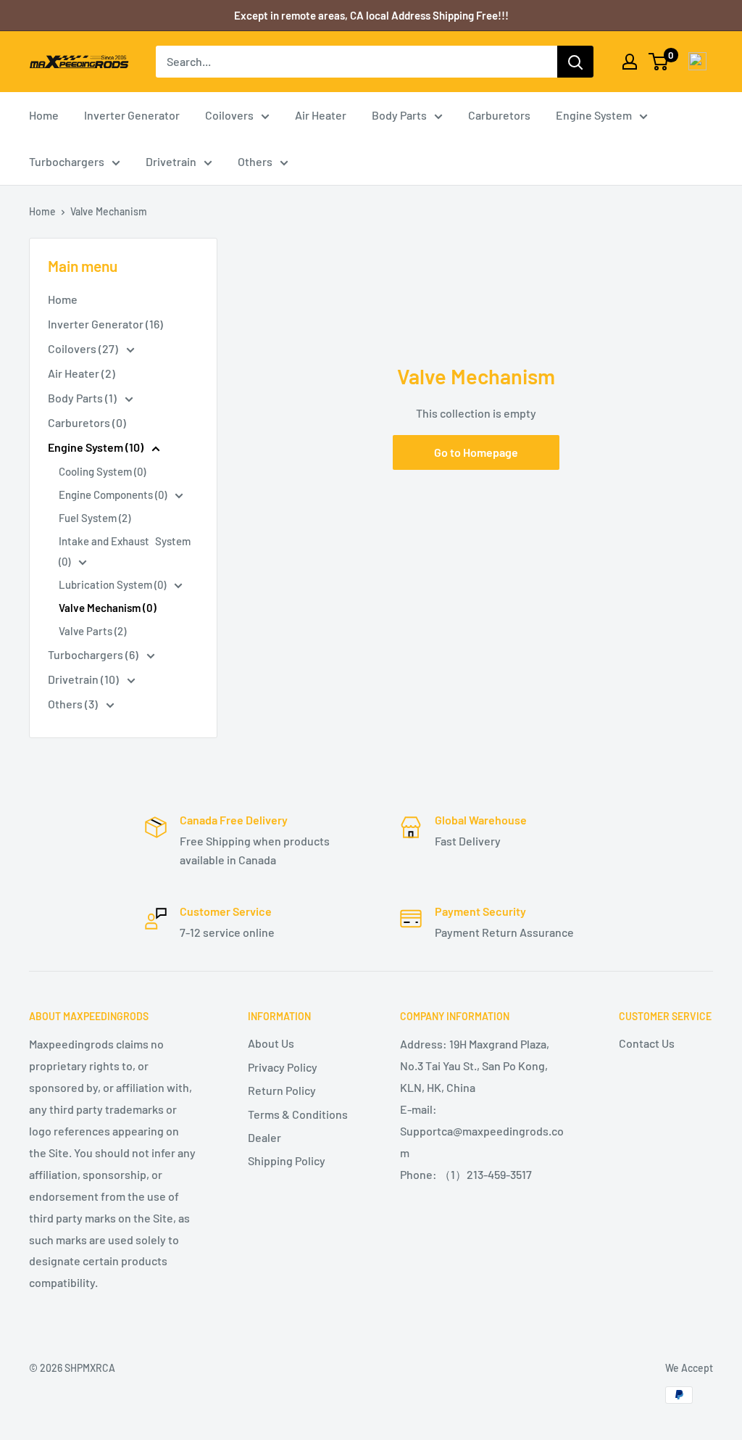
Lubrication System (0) (113, 584)
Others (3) (74, 704)
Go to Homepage (476, 452)
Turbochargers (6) (94, 654)
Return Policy (282, 1090)
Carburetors (499, 115)
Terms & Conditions (298, 1114)
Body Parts (399, 115)
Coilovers (229, 115)
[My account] (629, 62)
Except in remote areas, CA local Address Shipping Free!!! (371, 15)
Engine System (594, 115)
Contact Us (647, 1043)
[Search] (575, 62)
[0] (659, 61)
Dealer (264, 1137)
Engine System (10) (97, 447)
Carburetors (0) (87, 422)
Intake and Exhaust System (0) (125, 551)
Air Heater (320, 115)
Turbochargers (66, 161)
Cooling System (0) (102, 471)
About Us (271, 1043)
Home (44, 115)
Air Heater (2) (81, 373)
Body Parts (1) (83, 398)
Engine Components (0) (114, 494)
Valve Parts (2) (92, 630)
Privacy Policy (282, 1067)
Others (255, 161)
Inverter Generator (132, 115)
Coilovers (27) (84, 348)
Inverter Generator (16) (105, 324)
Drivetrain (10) (84, 679)
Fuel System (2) (94, 517)
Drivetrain (171, 161)
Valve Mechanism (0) (108, 607)
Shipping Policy (286, 1160)
